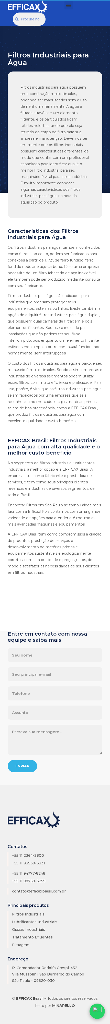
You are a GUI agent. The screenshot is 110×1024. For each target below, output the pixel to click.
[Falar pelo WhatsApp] (97, 1011)
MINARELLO (63, 1005)
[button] (68, 5)
